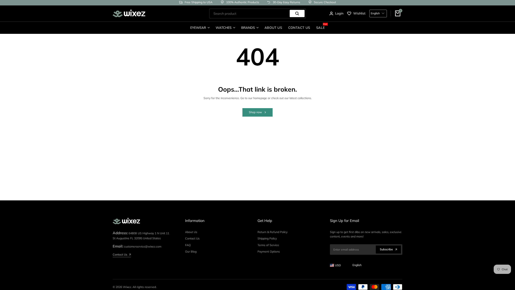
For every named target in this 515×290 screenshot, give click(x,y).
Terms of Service (268, 245)
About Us (191, 232)
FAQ (188, 245)
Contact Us (192, 238)
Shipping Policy (267, 238)
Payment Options (269, 251)
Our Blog (191, 251)
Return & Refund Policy (272, 232)
